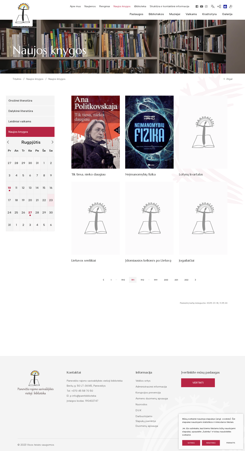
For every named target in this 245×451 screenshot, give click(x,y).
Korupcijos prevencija (148, 392)
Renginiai (104, 6)
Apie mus (75, 6)
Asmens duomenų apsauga (152, 398)
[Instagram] (206, 6)
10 (9, 187)
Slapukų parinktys (146, 421)
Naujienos (90, 6)
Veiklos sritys (143, 380)
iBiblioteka (140, 6)
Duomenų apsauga (147, 425)
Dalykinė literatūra (20, 111)
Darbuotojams (144, 416)
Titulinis (17, 79)
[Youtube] (201, 6)
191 (132, 280)
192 (142, 280)
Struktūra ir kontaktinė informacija (169, 6)
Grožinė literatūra (20, 100)
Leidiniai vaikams (19, 121)
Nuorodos (141, 404)
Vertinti (198, 382)
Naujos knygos (122, 6)
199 (155, 280)
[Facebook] (197, 6)
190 (123, 280)
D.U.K (138, 410)
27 (30, 212)
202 (186, 280)
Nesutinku (211, 443)
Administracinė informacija (151, 386)
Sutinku (191, 443)
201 (176, 280)
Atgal (229, 79)
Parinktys (230, 443)
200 (166, 280)
